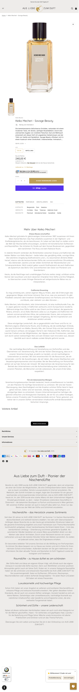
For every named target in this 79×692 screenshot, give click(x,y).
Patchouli (29, 211)
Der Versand (30, 161)
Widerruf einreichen (38, 422)
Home (4, 15)
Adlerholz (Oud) (52, 208)
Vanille (58, 211)
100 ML (19, 149)
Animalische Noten (40, 211)
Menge (16, 175)
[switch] (6, 679)
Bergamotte (30, 206)
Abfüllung (29, 149)
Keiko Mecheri (18, 116)
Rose (35, 208)
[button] (3, 8)
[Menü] (10, 667)
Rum (37, 206)
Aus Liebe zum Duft (43, 449)
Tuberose (42, 208)
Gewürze (43, 206)
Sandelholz (51, 211)
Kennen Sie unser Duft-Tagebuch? (40, 2)
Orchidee (29, 208)
